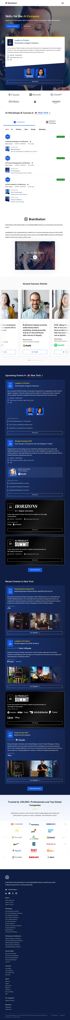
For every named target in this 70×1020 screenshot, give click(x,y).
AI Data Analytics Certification (15, 184)
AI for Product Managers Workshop (13, 913)
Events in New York (9, 900)
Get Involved (8, 985)
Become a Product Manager (11, 955)
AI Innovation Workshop (11, 932)
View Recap (35, 723)
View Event (35, 81)
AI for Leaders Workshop (11, 919)
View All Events (35, 570)
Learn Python (8, 968)
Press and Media (9, 991)
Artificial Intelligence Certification (16, 142)
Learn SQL (7, 974)
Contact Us (8, 989)
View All (7, 962)
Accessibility (62, 1015)
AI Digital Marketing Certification (13, 947)
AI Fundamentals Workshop (12, 911)
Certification (8, 1007)
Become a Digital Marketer (11, 957)
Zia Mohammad (15, 171)
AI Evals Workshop (10, 923)
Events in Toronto (9, 904)
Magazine (7, 987)
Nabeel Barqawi (15, 149)
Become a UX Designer (10, 953)
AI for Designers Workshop (11, 917)
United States (12, 889)
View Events (27, 26)
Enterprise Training (9, 1000)
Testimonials (8, 1009)
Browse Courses (12, 26)
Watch (36, 352)
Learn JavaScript (9, 970)
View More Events (35, 788)
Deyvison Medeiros (16, 200)
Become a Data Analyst (11, 959)
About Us (7, 981)
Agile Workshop (9, 929)
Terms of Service (54, 1015)
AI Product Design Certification (12, 944)
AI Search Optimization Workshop (13, 925)
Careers (7, 983)
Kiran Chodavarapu (16, 192)
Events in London (9, 902)
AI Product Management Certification (17, 163)
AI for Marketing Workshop (11, 915)
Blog (6, 994)
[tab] (19, 122)
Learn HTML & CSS (9, 972)
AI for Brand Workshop (10, 921)
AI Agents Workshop (10, 927)
